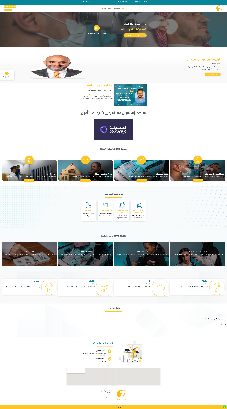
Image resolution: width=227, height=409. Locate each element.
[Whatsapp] (89, 2)
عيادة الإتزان (51, 174)
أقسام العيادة (117, 8)
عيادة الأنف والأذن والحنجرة (214, 174)
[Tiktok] (81, 2)
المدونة (109, 8)
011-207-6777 (103, 361)
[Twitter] (86, 2)
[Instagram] (84, 2)
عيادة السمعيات (161, 174)
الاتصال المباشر (101, 358)
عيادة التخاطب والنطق (103, 174)
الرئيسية (123, 8)
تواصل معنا (104, 8)
